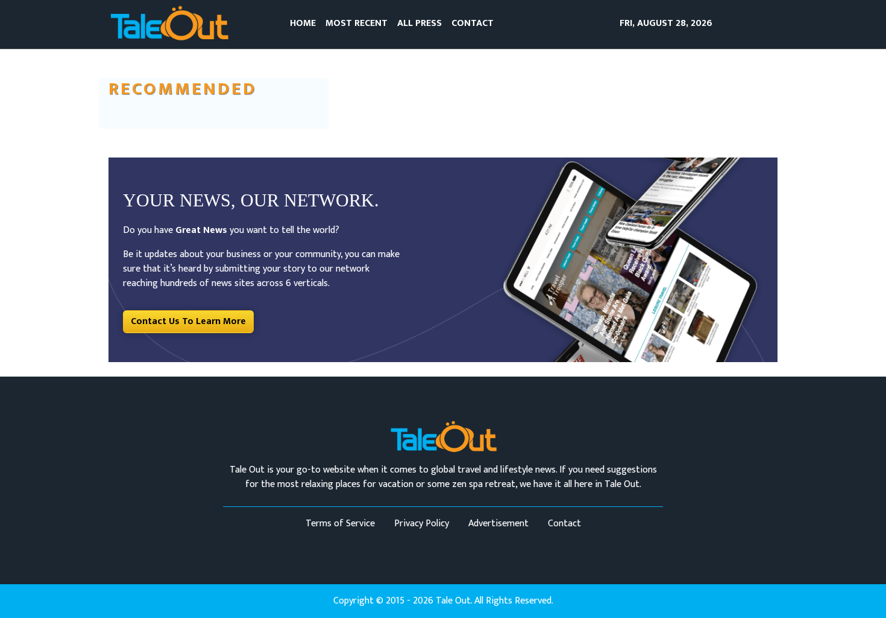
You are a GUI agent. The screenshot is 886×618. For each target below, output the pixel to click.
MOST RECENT (356, 23)
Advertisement (498, 523)
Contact (564, 523)
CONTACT (472, 23)
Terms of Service (340, 523)
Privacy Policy (421, 523)
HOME (303, 23)
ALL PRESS (419, 23)
